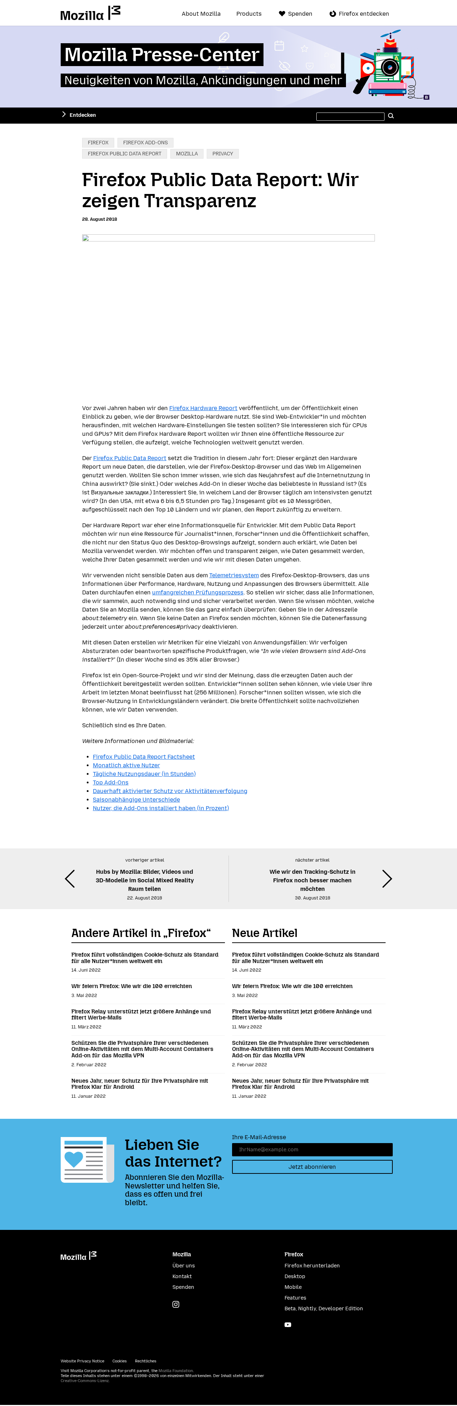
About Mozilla (201, 14)
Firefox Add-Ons (145, 143)
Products (249, 14)
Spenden (300, 13)
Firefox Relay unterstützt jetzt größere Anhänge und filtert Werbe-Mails (141, 1014)
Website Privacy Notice (82, 1361)
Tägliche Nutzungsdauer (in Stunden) (144, 774)
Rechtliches (145, 1361)
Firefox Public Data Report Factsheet (144, 756)
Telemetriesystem (234, 575)
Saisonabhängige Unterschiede (136, 799)
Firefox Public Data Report (124, 154)
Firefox (98, 143)
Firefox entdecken (364, 13)
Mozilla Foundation (176, 1370)
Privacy (222, 154)
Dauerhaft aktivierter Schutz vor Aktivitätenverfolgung (170, 791)
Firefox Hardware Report (203, 408)
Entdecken (83, 115)
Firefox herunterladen (312, 1266)
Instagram (175, 1304)
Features (295, 1298)
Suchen (391, 115)
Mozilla (90, 13)
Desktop (295, 1276)
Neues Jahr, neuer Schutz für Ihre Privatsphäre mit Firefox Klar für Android (139, 1084)
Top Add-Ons (111, 782)
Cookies (119, 1361)
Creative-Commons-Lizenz (85, 1380)
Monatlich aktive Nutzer (126, 765)
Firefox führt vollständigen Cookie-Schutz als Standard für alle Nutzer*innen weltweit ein (145, 957)
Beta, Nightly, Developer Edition (324, 1309)
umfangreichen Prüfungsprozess (197, 592)
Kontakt (182, 1276)
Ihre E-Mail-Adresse (259, 1137)
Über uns (183, 1266)
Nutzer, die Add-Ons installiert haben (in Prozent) (161, 808)
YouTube (288, 1324)
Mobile (293, 1287)
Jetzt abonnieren (312, 1166)
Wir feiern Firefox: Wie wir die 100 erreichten (131, 986)
